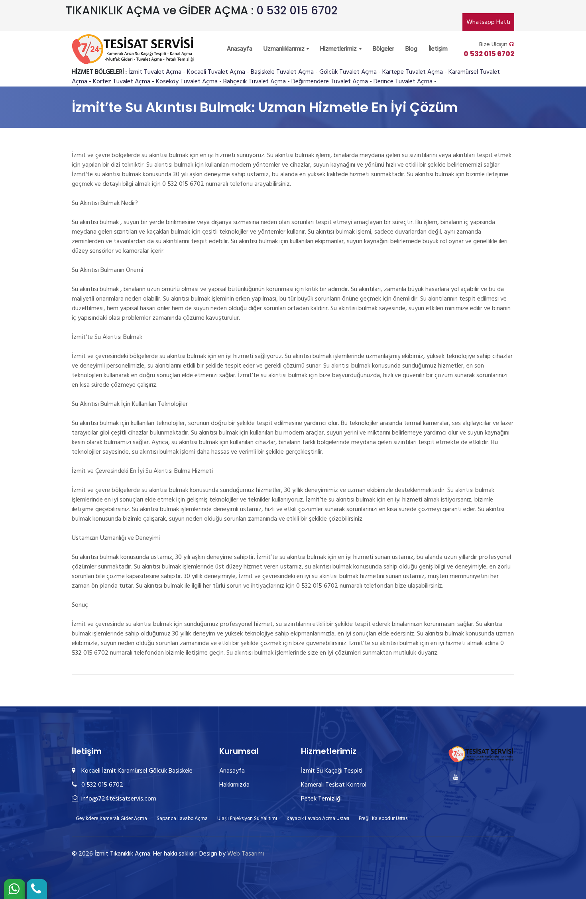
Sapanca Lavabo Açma (182, 818)
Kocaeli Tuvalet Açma (216, 72)
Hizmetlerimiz (339, 49)
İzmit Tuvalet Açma (154, 72)
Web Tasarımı (245, 854)
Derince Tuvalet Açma (403, 82)
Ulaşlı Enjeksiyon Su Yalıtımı (247, 818)
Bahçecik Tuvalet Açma (254, 82)
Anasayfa (239, 49)
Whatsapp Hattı (488, 22)
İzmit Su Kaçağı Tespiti (331, 771)
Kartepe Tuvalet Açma (412, 72)
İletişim (438, 49)
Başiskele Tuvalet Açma (282, 72)
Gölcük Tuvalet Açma (348, 72)
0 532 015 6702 (297, 10)
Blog (411, 49)
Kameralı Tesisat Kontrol (333, 785)
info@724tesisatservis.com (118, 799)
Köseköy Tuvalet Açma (187, 82)
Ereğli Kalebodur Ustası (384, 818)
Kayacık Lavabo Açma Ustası (318, 818)
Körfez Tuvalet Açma (121, 82)
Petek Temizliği (321, 799)
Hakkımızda (234, 785)
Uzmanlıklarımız (285, 49)
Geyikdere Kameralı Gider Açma (111, 818)
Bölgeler (383, 49)
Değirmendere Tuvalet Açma (329, 82)
